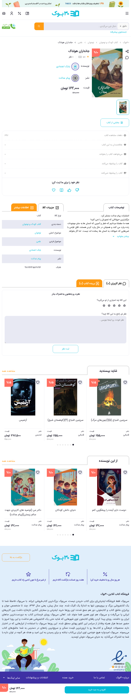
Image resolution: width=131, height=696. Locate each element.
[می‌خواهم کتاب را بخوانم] (62, 190)
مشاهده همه (8, 371)
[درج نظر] (127, 58)
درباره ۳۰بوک (122, 678)
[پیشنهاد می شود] (69, 190)
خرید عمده (67, 678)
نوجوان (91, 43)
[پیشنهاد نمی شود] (77, 190)
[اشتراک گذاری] (127, 52)
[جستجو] (39, 26)
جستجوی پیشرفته (118, 32)
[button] (6, 412)
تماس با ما (99, 678)
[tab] (51, 207)
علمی (80, 43)
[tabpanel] (33, 241)
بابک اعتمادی (63, 66)
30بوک (126, 43)
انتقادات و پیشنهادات (37, 678)
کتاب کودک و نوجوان (108, 43)
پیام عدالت (64, 78)
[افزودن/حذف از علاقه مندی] (125, 382)
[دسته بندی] (127, 13)
